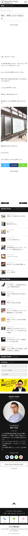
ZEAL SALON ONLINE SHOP (14, 464)
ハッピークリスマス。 (13, 256)
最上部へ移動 (14, 503)
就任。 (8, 231)
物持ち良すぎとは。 (12, 224)
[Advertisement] (14, 40)
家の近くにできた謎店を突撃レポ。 (16, 264)
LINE (22, 165)
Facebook (14, 165)
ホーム (3, 9)
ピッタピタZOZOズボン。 (14, 239)
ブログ (8, 9)
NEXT (22, 203)
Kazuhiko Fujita (16, 533)
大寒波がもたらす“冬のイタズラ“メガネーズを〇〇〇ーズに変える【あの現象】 (16, 330)
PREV (5, 203)
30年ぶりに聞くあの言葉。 (14, 302)
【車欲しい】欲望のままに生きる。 (16, 216)
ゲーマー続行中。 (11, 272)
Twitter (5, 165)
